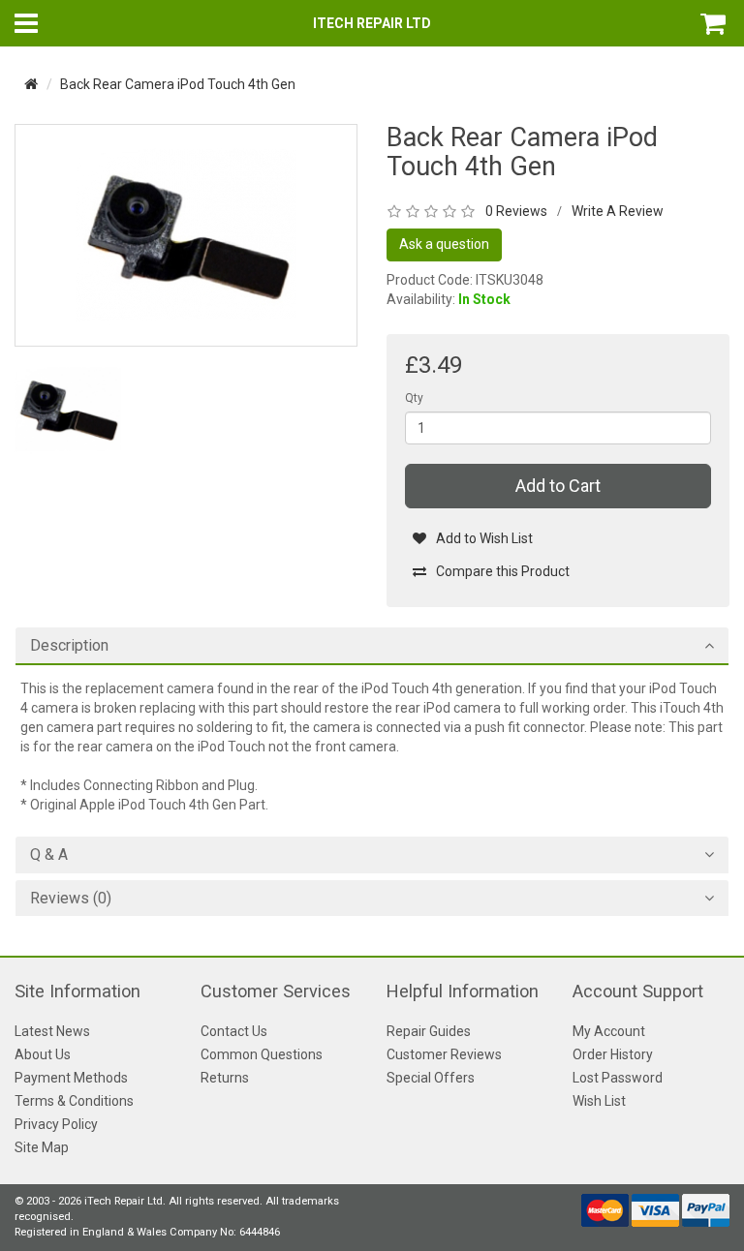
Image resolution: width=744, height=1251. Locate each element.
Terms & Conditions (74, 1101)
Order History (613, 1054)
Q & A (49, 855)
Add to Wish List (484, 538)
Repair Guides (429, 1031)
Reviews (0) (70, 898)
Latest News (52, 1031)
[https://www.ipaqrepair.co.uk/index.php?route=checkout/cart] (714, 23)
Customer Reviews (444, 1054)
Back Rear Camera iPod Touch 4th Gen (177, 84)
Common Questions (262, 1054)
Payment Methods (71, 1077)
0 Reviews (516, 211)
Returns (225, 1077)
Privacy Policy (56, 1124)
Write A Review (618, 211)
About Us (43, 1054)
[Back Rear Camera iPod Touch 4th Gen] (186, 234)
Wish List (599, 1101)
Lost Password (618, 1077)
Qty (414, 398)
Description (69, 646)
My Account (609, 1031)
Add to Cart (558, 485)
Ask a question (444, 244)
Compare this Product (503, 571)
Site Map (42, 1147)
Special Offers (431, 1077)
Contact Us (234, 1031)
